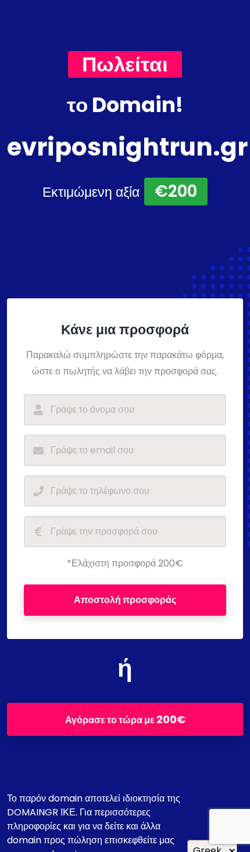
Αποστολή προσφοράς (125, 599)
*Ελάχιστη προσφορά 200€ (125, 563)
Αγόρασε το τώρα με (125, 719)
